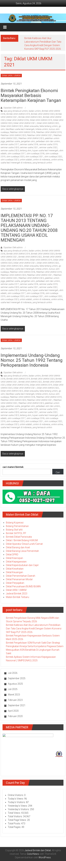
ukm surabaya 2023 (10, 159)
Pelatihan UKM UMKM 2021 (39, 135)
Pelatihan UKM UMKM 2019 (49, 132)
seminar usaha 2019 (48, 144)
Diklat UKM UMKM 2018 (17, 120)
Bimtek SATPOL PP (16, 533)
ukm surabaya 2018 (36, 153)
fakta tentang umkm (49, 126)
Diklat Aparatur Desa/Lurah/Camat (24, 544)
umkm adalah (26, 159)
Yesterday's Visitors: (19, 809)
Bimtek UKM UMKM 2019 (18, 114)
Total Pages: (14, 827)
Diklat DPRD (12, 554)
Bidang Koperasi (15, 522)
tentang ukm (25, 150)
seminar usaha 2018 (29, 144)
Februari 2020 (15, 716)
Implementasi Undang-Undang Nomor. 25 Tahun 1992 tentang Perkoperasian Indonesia (31, 360)
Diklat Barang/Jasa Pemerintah (22, 551)
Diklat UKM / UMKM (11, 75)
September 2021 (16, 705)
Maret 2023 (14, 694)
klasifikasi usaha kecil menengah (20, 129)
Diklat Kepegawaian (16, 561)
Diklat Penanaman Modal (19, 579)
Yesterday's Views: (18, 805)
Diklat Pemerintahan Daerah (20, 575)
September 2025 (16, 678)
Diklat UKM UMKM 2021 (24, 123)
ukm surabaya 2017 (17, 153)
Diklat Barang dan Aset (18, 547)
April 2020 (13, 710)
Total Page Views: (17, 820)
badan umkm (35, 111)
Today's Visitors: (17, 802)
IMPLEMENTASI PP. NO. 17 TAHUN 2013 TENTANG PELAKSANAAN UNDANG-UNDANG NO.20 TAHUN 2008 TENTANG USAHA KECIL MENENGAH (29, 228)
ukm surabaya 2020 (15, 156)
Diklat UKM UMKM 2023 (12, 126)
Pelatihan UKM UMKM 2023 (31, 138)
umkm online (57, 159)
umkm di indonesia (41, 159)
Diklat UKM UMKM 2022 (48, 123)
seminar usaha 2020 (10, 147)
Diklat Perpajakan (15, 583)
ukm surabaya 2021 (34, 156)
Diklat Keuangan (14, 572)
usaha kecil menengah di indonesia (16, 163)
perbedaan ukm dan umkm (48, 141)
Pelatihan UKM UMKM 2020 (13, 135)
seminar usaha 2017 (10, 144)
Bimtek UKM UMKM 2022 (30, 117)
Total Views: (14, 812)
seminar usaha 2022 (48, 147)
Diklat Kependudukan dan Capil (22, 565)
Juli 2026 (12, 673)
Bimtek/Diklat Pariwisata (19, 536)
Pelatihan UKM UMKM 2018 (22, 132)
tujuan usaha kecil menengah (45, 150)
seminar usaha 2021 (29, 147)
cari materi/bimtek (13, 467)
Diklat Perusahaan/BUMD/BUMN (23, 586)
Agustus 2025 (15, 683)
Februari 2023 (15, 700)
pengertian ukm (28, 141)
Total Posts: (14, 823)
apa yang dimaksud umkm (16, 111)
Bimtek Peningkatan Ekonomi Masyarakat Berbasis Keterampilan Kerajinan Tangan (31, 95)
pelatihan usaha (13, 141)
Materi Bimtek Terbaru (17, 597)
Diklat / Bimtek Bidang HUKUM (22, 540)
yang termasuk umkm (42, 163)
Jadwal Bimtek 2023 (16, 593)
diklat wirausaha (31, 126)
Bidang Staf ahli (14, 529)
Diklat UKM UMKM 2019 (41, 120)
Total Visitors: (15, 816)
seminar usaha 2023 (10, 150)
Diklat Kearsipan (14, 558)
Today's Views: (16, 798)
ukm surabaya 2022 (53, 156)
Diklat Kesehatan (15, 568)
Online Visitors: (16, 795)
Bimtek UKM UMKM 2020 (42, 114)
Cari (58, 472)
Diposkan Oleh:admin (13, 108)
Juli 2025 (12, 689)
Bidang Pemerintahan (17, 526)
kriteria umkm (42, 129)
